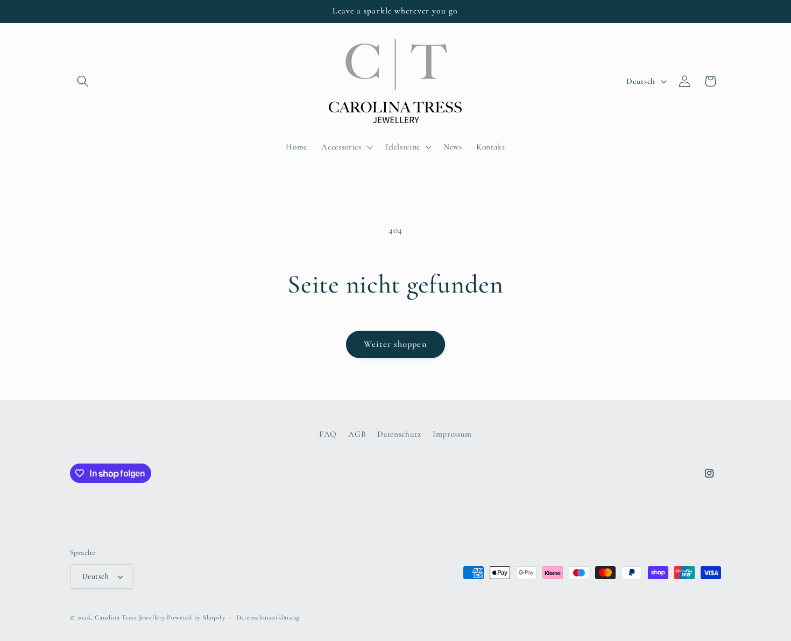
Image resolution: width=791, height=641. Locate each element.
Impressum (452, 433)
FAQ (328, 433)
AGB (357, 433)
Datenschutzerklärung (268, 617)
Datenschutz (399, 433)
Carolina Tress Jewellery (130, 617)
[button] (83, 81)
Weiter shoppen (395, 344)
